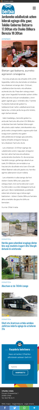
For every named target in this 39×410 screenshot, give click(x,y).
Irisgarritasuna (17, 404)
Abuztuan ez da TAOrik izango (15, 286)
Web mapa (6, 404)
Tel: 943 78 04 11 (8, 398)
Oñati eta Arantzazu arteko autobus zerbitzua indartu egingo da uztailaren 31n (19, 326)
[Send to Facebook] (5, 408)
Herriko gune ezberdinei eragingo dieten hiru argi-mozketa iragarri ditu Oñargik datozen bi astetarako (19, 246)
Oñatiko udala (8, 1)
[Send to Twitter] (14, 408)
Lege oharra (29, 404)
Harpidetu (20, 372)
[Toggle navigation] (34, 8)
